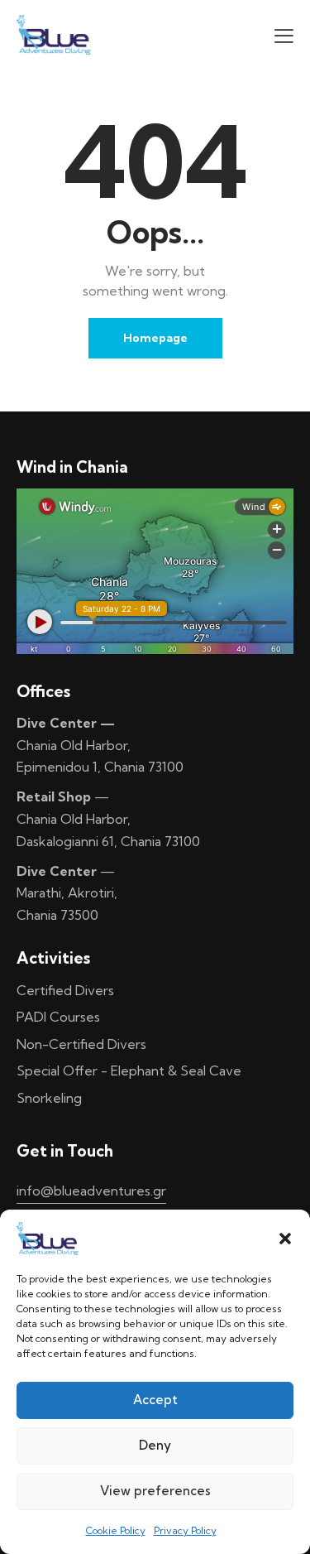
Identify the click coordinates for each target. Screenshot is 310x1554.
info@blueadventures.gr (91, 1190)
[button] (285, 1238)
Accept (155, 1399)
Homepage (155, 337)
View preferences (155, 1491)
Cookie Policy (115, 1530)
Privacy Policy (185, 1530)
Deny (155, 1445)
